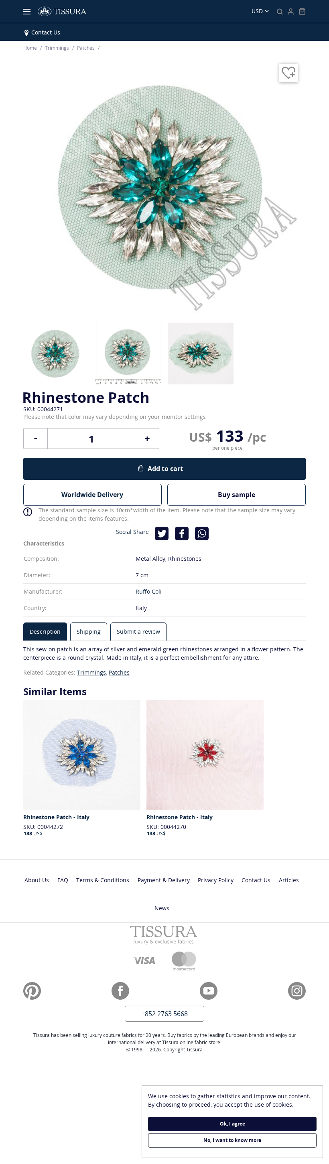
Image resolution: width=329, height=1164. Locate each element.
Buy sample (236, 494)
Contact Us (45, 32)
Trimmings (91, 672)
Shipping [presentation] (89, 631)
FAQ (62, 880)
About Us (36, 880)
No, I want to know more (232, 1140)
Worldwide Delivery (92, 494)
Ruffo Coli (149, 591)
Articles (289, 880)
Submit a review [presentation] (138, 631)
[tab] (45, 631)
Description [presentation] (45, 631)
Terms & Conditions (102, 880)
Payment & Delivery (164, 880)
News (161, 908)
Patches (119, 672)
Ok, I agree (232, 1123)
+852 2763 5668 (164, 1013)
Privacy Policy (216, 880)
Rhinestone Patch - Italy (56, 817)
